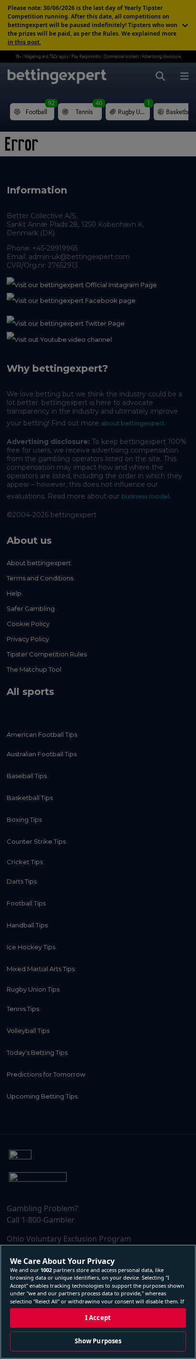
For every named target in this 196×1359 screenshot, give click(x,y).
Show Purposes (98, 1341)
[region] (98, 1301)
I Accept (98, 1317)
